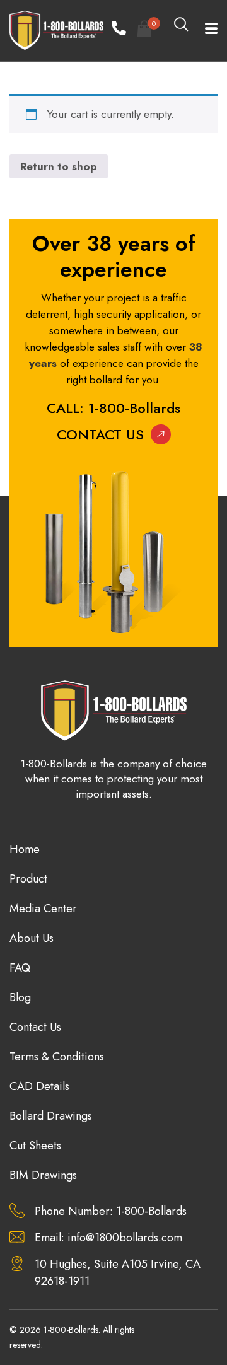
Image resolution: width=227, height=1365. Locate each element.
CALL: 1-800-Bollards (113, 408)
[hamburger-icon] (203, 30)
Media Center (43, 908)
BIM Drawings (43, 1175)
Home (24, 849)
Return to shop (58, 166)
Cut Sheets (35, 1145)
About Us (31, 938)
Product (28, 879)
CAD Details (39, 1086)
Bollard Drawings (50, 1116)
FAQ (19, 968)
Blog (20, 997)
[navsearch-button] (181, 25)
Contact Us (100, 434)
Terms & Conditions (56, 1056)
